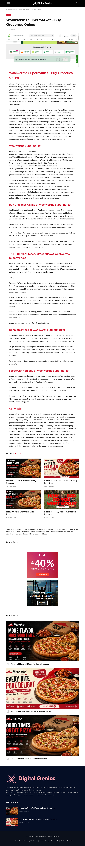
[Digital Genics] (42, 3)
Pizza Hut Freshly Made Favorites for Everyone (60, 513)
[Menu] (8, 3)
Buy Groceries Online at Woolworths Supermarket (40, 204)
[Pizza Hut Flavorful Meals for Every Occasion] (23, 468)
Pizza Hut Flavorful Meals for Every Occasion (21, 482)
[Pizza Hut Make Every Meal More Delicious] (23, 499)
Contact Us (54, 841)
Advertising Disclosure (30, 841)
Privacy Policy (44, 841)
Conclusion (16, 408)
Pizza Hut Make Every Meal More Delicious (20, 513)
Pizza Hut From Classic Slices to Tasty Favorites (60, 482)
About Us (17, 841)
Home (8, 9)
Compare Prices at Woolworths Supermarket (37, 329)
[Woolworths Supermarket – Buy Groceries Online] (42, 66)
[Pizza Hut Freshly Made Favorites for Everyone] (61, 499)
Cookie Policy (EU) (67, 841)
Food (8, 15)
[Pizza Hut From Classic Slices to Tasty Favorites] (61, 468)
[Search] (76, 3)
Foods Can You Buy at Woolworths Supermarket (39, 370)
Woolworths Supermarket (25, 145)
